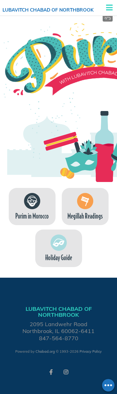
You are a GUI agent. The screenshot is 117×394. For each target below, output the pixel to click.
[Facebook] (51, 371)
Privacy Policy (91, 351)
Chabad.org (45, 351)
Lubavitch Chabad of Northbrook (48, 10)
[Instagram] (66, 371)
